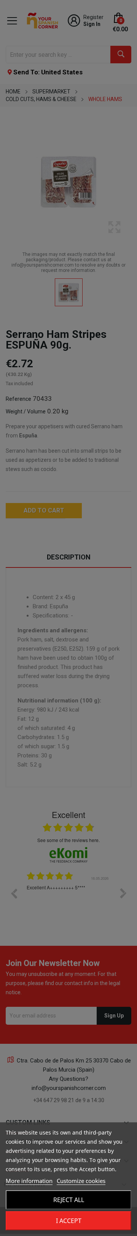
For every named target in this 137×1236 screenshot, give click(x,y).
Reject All (68, 1200)
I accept (68, 1221)
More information (29, 1181)
